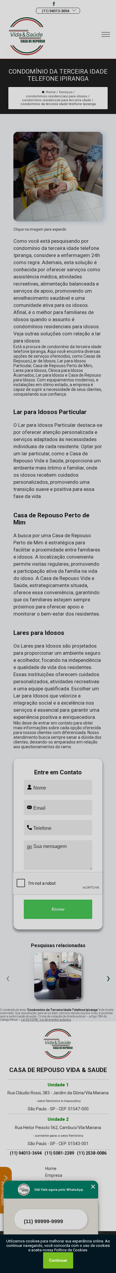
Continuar (58, 1260)
